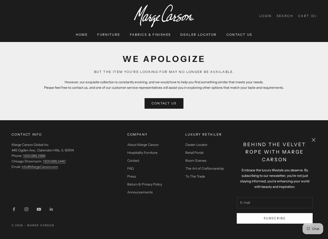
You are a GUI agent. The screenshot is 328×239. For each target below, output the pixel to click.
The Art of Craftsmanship (204, 168)
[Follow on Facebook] (14, 209)
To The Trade (195, 176)
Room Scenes (196, 160)
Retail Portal (194, 152)
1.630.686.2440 (54, 161)
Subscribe (275, 218)
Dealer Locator (198, 34)
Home (82, 34)
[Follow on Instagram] (26, 209)
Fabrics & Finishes (150, 34)
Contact (133, 160)
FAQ (130, 168)
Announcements (140, 192)
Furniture (108, 34)
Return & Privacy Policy (144, 184)
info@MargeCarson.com (40, 167)
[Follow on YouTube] (38, 209)
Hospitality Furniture (142, 152)
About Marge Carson (143, 145)
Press (131, 176)
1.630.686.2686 (34, 156)
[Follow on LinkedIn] (51, 209)
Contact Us (239, 34)
